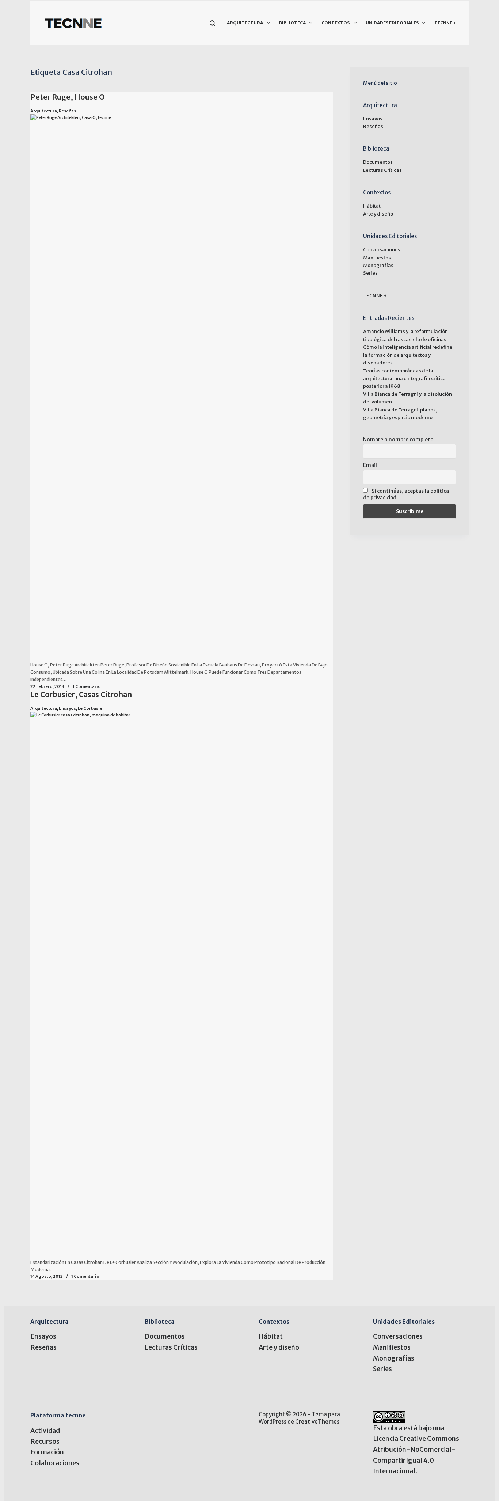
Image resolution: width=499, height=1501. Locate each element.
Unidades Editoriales (392, 23)
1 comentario (87, 686)
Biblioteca (292, 23)
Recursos (45, 1441)
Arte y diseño (378, 214)
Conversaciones (381, 250)
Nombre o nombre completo (398, 439)
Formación (47, 1452)
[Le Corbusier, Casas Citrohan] (181, 985)
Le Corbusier (91, 708)
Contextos (335, 23)
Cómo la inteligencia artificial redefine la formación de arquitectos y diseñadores (407, 355)
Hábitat (372, 206)
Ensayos (67, 708)
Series (370, 273)
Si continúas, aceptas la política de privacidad (406, 494)
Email (370, 465)
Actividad (45, 1430)
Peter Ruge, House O (67, 96)
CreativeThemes (317, 1421)
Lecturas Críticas (382, 170)
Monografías (378, 265)
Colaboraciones (54, 1463)
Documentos (378, 162)
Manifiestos (377, 258)
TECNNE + (445, 23)
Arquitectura (245, 23)
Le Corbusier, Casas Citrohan (81, 694)
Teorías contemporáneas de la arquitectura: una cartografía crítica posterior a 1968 (404, 379)
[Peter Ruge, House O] (181, 387)
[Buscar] (212, 23)
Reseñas (67, 110)
